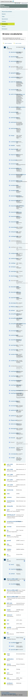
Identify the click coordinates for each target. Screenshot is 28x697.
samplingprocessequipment (13, 390)
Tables (3, 16)
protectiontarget (13, 335)
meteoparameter (13, 231)
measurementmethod (13, 216)
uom (8, 673)
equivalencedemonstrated (13, 180)
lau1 (8, 620)
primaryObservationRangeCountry (13, 323)
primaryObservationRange (13, 318)
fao (8, 530)
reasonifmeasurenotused (13, 339)
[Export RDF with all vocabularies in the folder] (24, 49)
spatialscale (13, 415)
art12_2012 (10, 464)
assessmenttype (13, 112)
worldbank (10, 683)
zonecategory (13, 453)
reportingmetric (13, 349)
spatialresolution (13, 410)
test (8, 669)
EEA (8, 1)
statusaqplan (13, 428)
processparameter (13, 330)
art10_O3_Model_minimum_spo (13, 94)
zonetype (13, 457)
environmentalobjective (13, 168)
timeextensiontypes (13, 433)
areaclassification (13, 89)
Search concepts (18, 43)
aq (7, 47)
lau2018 (9, 627)
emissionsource (13, 163)
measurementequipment (13, 212)
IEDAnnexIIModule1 (11, 579)
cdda (8, 493)
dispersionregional (13, 154)
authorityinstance (13, 117)
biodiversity (10, 490)
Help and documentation (7, 11)
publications (10, 659)
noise (8, 654)
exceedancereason (13, 190)
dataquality (10, 506)
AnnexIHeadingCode (13, 584)
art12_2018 (10, 469)
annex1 (12, 564)
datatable (13, 145)
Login (17, 3)
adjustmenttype (13, 56)
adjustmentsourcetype (13, 52)
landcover (9, 615)
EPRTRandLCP (11, 515)
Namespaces (4, 28)
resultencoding (13, 354)
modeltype (13, 263)
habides (9, 549)
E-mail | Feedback (5, 692)
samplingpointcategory (13, 380)
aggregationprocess (13, 72)
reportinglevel (13, 345)
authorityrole (13, 122)
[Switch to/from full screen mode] (19, 3)
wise (8, 678)
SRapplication (13, 420)
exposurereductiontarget (13, 195)
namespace (13, 266)
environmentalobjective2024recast (13, 174)
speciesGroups (13, 649)
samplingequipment (13, 371)
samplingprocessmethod (13, 393)
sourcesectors (13, 405)
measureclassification (13, 200)
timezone (13, 447)
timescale (13, 437)
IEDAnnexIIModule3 (11, 590)
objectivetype (13, 276)
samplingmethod (13, 376)
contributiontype (13, 141)
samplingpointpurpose (13, 385)
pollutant (13, 310)
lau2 (8, 623)
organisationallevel (13, 297)
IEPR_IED (9, 603)
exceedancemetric (13, 185)
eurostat (9, 526)
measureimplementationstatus (13, 205)
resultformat (13, 360)
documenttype (13, 160)
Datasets (4, 14)
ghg (8, 544)
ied (7, 559)
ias (7, 554)
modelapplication (13, 236)
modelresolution (13, 258)
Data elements (5, 19)
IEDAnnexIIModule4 (11, 596)
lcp (7, 632)
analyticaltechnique (13, 77)
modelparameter (13, 253)
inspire (9, 609)
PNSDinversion (13, 306)
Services (4, 26)
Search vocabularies (8, 43)
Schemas (4, 21)
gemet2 (9, 540)
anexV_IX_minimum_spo (13, 81)
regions (12, 646)
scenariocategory (13, 401)
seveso (9, 664)
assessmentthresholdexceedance (13, 107)
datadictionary (11, 501)
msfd (8, 637)
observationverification (13, 292)
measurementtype (13, 221)
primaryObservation (13, 313)
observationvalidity (13, 286)
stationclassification (13, 424)
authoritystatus (13, 128)
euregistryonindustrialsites (11, 521)
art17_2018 (10, 484)
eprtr (8, 509)
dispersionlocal (13, 149)
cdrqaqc (12, 135)
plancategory (13, 303)
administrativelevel (13, 61)
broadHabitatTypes (13, 642)
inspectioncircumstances (13, 569)
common (9, 497)
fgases (8, 535)
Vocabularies (5, 24)
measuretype (13, 227)
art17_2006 (10, 474)
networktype (13, 271)
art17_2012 (10, 479)
